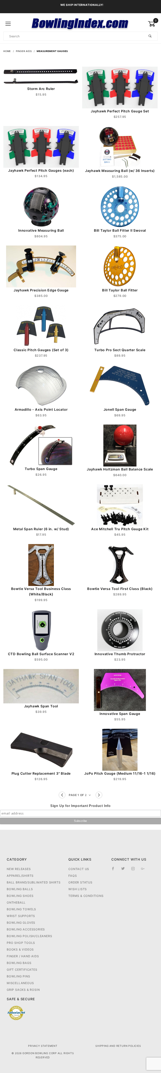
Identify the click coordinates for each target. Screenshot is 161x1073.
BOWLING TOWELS (21, 909)
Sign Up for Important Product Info (80, 806)
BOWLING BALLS (20, 889)
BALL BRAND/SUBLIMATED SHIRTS (33, 882)
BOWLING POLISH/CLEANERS (29, 936)
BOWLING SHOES (20, 896)
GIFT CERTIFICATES (22, 969)
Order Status (80, 882)
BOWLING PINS (18, 976)
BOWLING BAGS (19, 963)
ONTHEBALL (16, 902)
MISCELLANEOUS (20, 983)
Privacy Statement (42, 1045)
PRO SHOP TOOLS (21, 942)
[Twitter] (124, 870)
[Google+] (144, 870)
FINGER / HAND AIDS (23, 956)
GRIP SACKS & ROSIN (23, 989)
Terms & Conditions (85, 896)
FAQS (72, 875)
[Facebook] (114, 870)
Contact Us (78, 869)
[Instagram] (134, 870)
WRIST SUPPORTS (21, 916)
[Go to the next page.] (99, 795)
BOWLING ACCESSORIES (26, 929)
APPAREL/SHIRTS (20, 875)
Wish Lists (77, 889)
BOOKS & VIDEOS (20, 949)
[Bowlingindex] (80, 23)
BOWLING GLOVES (21, 922)
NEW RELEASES (19, 869)
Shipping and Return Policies (118, 1045)
